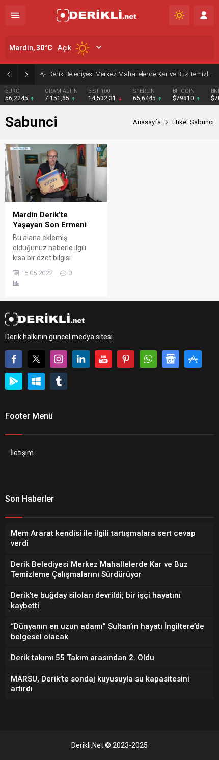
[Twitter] (36, 359)
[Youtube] (103, 359)
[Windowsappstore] (36, 381)
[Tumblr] (58, 381)
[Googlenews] (170, 359)
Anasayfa (147, 122)
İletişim (22, 453)
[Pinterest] (125, 359)
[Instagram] (58, 359)
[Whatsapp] (148, 359)
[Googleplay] (13, 381)
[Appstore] (193, 359)
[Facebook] (13, 359)
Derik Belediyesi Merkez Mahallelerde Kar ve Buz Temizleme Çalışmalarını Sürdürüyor (131, 74)
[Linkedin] (81, 359)
